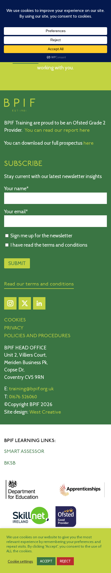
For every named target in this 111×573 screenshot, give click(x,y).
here (88, 143)
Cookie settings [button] (20, 561)
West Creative (45, 412)
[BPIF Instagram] (10, 304)
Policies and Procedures (37, 336)
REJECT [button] (65, 561)
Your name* (16, 189)
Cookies (15, 320)
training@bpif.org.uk (31, 389)
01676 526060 (23, 397)
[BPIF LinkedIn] (39, 304)
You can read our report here (57, 130)
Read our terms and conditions (39, 284)
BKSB (9, 463)
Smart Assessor (24, 451)
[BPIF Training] (19, 110)
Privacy (13, 328)
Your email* (16, 212)
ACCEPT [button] (46, 561)
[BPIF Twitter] (25, 304)
